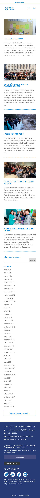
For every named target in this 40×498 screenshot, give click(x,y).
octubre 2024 (8, 298)
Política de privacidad (23, 495)
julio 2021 (7, 355)
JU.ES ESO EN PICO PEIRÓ (14, 134)
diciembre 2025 (9, 282)
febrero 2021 (8, 359)
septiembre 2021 (9, 352)
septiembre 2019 (9, 397)
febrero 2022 (8, 343)
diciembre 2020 (9, 365)
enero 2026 (8, 279)
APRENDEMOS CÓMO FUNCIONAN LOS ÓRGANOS (19, 230)
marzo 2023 (8, 333)
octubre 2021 (8, 349)
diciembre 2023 (9, 324)
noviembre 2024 (9, 295)
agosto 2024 (8, 304)
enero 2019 (7, 403)
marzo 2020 (8, 391)
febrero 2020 (8, 394)
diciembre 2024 (9, 292)
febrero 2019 (8, 400)
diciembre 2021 (9, 346)
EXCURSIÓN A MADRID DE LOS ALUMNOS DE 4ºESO (16, 85)
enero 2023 (8, 336)
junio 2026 (7, 270)
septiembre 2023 (9, 327)
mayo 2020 (8, 384)
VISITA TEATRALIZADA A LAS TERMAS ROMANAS (19, 182)
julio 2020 (7, 378)
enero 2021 (7, 362)
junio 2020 (7, 381)
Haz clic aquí (20, 457)
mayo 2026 (8, 273)
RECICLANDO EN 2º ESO (13, 39)
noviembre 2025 (9, 285)
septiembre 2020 (9, 375)
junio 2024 (7, 311)
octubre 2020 (8, 371)
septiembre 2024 (9, 301)
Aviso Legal (14, 495)
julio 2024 (7, 308)
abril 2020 (7, 387)
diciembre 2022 (9, 340)
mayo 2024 (7, 314)
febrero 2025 (8, 289)
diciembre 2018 (9, 406)
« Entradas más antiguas (12, 257)
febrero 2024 (8, 320)
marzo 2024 (8, 317)
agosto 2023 (8, 330)
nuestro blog (25, 413)
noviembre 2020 (9, 368)
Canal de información (12, 463)
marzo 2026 (8, 276)
